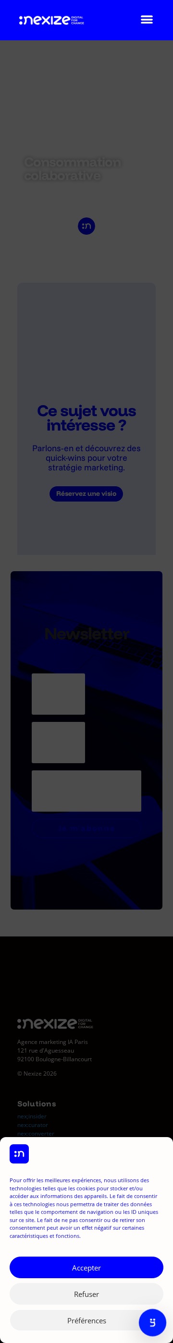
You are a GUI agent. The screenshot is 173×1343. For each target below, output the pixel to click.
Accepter (86, 1267)
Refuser (86, 1294)
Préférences (86, 1320)
